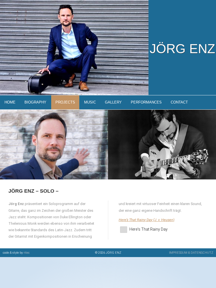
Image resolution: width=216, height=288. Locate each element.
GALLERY (113, 102)
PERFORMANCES (146, 102)
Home (9, 102)
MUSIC (90, 102)
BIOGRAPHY (35, 102)
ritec (27, 253)
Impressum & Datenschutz (191, 253)
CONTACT (179, 102)
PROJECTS (65, 102)
